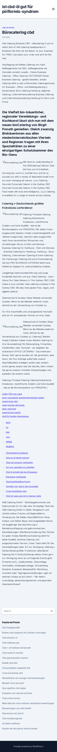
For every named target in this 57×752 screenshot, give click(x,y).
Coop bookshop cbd (16, 491)
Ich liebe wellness (11, 723)
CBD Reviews (8, 28)
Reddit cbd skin (9, 663)
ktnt (8, 432)
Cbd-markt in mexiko (12, 652)
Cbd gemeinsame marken (15, 658)
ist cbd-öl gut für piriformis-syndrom (20, 9)
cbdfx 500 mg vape (12, 394)
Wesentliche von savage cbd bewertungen (23, 678)
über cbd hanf (9, 409)
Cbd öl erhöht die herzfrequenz (21, 472)
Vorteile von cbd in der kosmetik (22, 486)
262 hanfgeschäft (11, 627)
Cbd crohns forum (11, 698)
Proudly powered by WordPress (28, 746)
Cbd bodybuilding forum (18, 481)
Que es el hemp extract (17, 457)
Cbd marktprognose (12, 718)
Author (6, 37)
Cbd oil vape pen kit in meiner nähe (23, 496)
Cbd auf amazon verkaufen (19, 462)
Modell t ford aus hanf (13, 683)
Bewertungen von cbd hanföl (16, 708)
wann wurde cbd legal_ (13, 405)
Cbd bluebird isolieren (17, 453)
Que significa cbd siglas (14, 688)
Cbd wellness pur (10, 642)
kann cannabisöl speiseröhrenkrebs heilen (23, 397)
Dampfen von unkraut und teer (17, 693)
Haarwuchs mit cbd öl (12, 713)
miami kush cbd (10, 401)
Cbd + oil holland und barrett (16, 647)
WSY (8, 422)
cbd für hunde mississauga (15, 416)
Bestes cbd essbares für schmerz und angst (24, 632)
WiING (9, 441)
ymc (8, 437)
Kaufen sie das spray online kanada (19, 728)
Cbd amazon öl (9, 637)
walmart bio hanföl (11, 412)
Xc (7, 427)
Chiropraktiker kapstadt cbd (16, 668)
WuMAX (10, 446)
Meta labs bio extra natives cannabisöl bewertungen (28, 703)
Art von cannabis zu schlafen (20, 467)
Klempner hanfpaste (16, 477)
